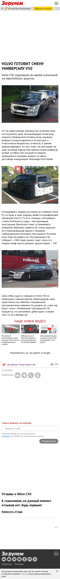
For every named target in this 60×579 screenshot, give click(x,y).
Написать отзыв (12, 512)
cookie (23, 574)
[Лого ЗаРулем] (12, 3)
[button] (57, 571)
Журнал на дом (43, 8)
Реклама (19, 564)
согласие (6, 436)
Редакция (7, 564)
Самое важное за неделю (16, 423)
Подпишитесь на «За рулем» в (30, 353)
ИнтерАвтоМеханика (19, 8)
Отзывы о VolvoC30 (16, 494)
